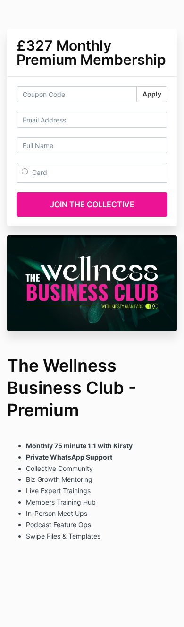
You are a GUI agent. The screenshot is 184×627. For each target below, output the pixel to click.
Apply (151, 94)
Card (38, 172)
